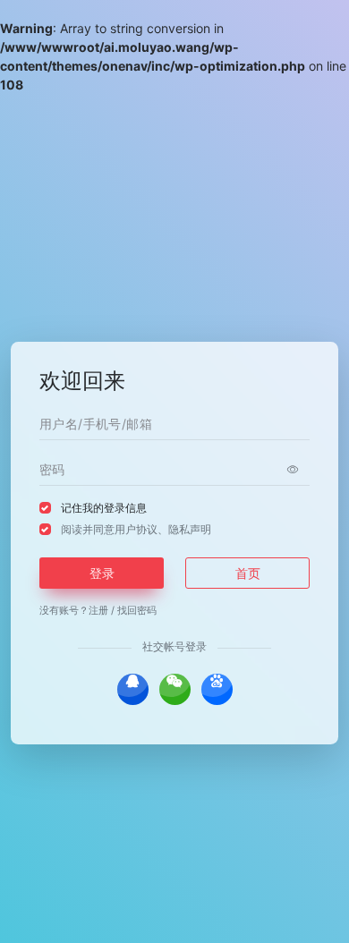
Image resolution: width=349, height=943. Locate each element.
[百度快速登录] (217, 689)
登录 (102, 573)
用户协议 (136, 529)
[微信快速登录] (175, 689)
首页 (247, 573)
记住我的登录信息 (104, 507)
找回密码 (137, 610)
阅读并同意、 (136, 529)
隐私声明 (189, 529)
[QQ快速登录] (133, 689)
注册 (98, 610)
